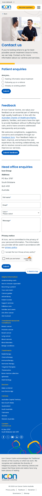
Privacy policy (10, 490)
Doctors (5, 384)
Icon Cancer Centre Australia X (8, 437)
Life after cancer (8, 313)
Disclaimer (31, 490)
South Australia (7, 409)
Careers (5, 424)
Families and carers (8, 309)
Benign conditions (8, 346)
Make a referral (7, 388)
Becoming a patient (9, 287)
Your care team (7, 290)
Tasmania (5, 412)
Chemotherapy (7, 357)
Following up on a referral (15, 82)
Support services (7, 303)
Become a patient (26, 7)
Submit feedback (10, 152)
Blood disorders (7, 343)
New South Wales (8, 403)
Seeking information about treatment (19, 79)
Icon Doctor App (7, 391)
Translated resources (10, 321)
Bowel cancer (6, 333)
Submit (6, 91)
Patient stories (7, 300)
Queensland (6, 406)
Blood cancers (7, 339)
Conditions (6, 323)
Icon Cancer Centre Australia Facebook (3, 437)
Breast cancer (7, 326)
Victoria (4, 416)
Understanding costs (9, 280)
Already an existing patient (15, 86)
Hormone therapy (8, 364)
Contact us (6, 426)
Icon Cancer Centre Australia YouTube (12, 437)
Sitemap (26, 493)
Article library (6, 297)
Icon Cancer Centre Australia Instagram (21, 437)
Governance (17, 493)
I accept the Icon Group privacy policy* (20, 252)
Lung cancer (6, 336)
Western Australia (8, 419)
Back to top (33, 271)
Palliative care (7, 306)
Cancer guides (7, 293)
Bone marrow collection (10, 373)
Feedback (21, 490)
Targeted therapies (8, 367)
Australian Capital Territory (11, 400)
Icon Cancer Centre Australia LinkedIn (17, 437)
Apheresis (5, 377)
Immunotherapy (7, 360)
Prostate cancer (7, 330)
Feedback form (8, 137)
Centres (5, 396)
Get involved (6, 316)
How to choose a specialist (11, 284)
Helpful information (10, 277)
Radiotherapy (6, 354)
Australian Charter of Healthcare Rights (19, 118)
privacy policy (11, 247)
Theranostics (6, 370)
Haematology (6, 380)
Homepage (6, 7)
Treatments (6, 350)
